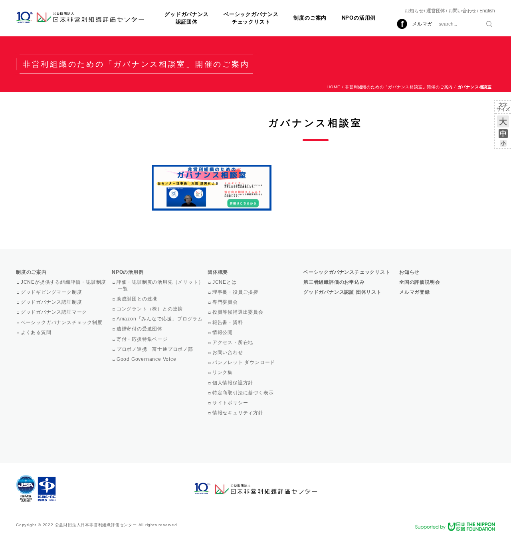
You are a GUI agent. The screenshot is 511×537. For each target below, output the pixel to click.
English (487, 11)
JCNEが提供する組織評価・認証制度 (64, 282)
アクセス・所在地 (233, 342)
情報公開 (223, 332)
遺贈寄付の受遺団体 (140, 329)
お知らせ (413, 11)
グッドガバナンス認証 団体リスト (342, 292)
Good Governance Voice (147, 359)
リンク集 (223, 372)
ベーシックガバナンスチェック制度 (62, 322)
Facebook (402, 24)
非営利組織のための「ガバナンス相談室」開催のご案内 (399, 87)
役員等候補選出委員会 (238, 312)
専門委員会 (226, 302)
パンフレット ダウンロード (244, 362)
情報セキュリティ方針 (238, 413)
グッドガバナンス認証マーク (54, 312)
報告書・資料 (228, 322)
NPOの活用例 (359, 18)
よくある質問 (36, 332)
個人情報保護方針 (233, 383)
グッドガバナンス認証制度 (52, 302)
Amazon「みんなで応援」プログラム (160, 319)
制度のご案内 (310, 18)
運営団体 (435, 11)
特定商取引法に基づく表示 (243, 393)
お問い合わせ (462, 11)
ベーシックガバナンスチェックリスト (251, 17)
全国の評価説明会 (419, 282)
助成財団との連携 (137, 299)
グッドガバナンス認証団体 (186, 17)
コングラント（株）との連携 (150, 309)
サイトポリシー (231, 403)
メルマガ (422, 24)
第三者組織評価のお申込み (334, 282)
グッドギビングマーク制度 (52, 292)
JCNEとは (225, 282)
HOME (334, 87)
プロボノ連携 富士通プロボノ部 (155, 349)
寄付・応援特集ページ (143, 339)
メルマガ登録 (414, 292)
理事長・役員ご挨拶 (236, 292)
